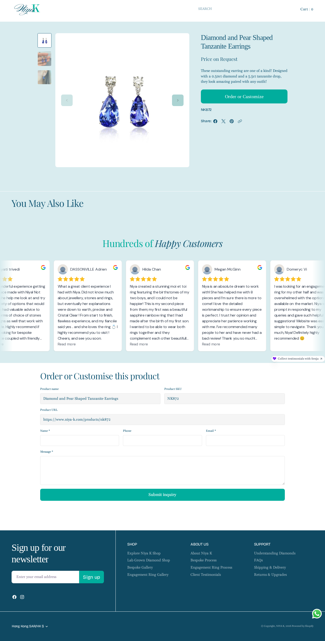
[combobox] (241, 8)
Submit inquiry (162, 494)
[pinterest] (231, 122)
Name (45, 431)
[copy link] (239, 122)
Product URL (48, 410)
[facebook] (215, 122)
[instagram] (22, 597)
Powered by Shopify (302, 626)
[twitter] (223, 122)
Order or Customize (244, 96)
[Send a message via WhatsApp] (317, 613)
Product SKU (173, 389)
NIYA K (280, 626)
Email (211, 431)
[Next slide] (178, 100)
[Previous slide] (67, 100)
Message (46, 452)
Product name (49, 389)
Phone (127, 431)
